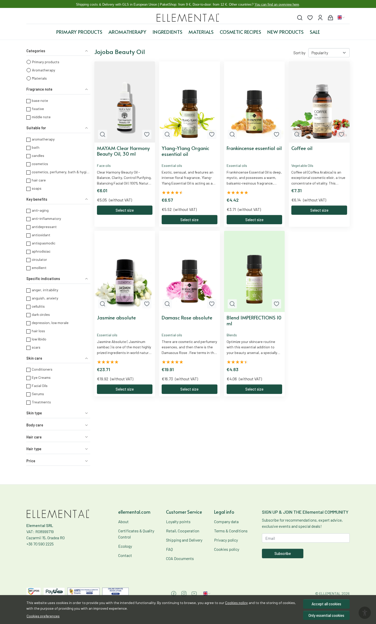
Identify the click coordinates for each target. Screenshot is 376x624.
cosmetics (40, 164)
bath (35, 147)
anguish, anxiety (45, 298)
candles (38, 155)
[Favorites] (310, 17)
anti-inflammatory (46, 218)
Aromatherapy (127, 31)
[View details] (102, 134)
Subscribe (282, 553)
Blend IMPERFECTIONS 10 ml (254, 320)
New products (285, 31)
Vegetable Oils (302, 165)
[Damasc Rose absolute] (189, 271)
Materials (201, 31)
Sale (315, 31)
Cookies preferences (43, 616)
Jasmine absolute (116, 318)
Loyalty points (178, 521)
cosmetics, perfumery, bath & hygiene (61, 172)
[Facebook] (174, 593)
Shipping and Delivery (184, 539)
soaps (36, 188)
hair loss (38, 331)
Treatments (41, 402)
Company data (226, 521)
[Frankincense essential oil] (254, 102)
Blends (232, 335)
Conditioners (42, 369)
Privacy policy (226, 539)
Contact (125, 555)
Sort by (299, 52)
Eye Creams (41, 377)
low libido (39, 339)
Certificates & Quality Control (136, 533)
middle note (41, 117)
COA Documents (180, 558)
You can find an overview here (277, 4)
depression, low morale (50, 322)
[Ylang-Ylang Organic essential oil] (189, 102)
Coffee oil (302, 148)
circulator (39, 259)
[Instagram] (184, 593)
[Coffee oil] (319, 102)
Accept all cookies (326, 603)
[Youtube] (194, 593)
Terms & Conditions (231, 530)
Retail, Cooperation (182, 530)
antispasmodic (43, 243)
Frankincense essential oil (254, 148)
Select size (125, 210)
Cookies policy (236, 602)
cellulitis (38, 306)
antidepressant (44, 226)
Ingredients (167, 31)
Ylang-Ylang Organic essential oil (185, 151)
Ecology (125, 546)
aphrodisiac (41, 251)
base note (40, 100)
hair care (39, 180)
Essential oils (172, 165)
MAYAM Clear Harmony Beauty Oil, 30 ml (123, 151)
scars (36, 347)
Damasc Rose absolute (187, 318)
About (123, 521)
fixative (38, 108)
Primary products (79, 31)
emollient (39, 267)
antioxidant (41, 235)
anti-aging (40, 210)
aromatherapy (43, 139)
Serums (38, 394)
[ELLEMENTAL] (188, 17)
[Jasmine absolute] (124, 271)
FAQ (169, 549)
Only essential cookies (326, 615)
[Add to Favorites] (147, 134)
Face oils (104, 165)
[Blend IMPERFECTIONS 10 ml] (254, 271)
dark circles (41, 314)
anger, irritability (45, 290)
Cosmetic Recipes (240, 31)
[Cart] (330, 17)
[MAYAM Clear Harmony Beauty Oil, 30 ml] (124, 102)
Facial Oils (40, 385)
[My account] (320, 17)
